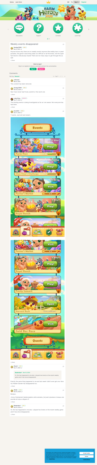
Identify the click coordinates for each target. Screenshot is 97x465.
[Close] (93, 450)
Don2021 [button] (16, 111)
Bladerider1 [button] (18, 372)
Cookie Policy (52, 458)
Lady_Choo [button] (17, 98)
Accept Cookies (86, 453)
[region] (70, 456)
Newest (17, 76)
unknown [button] (16, 80)
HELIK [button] (15, 390)
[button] (11, 48)
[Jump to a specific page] (65, 76)
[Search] (72, 2)
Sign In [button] (33, 69)
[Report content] (63, 44)
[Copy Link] (21, 49)
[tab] (47, 39)
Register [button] (41, 69)
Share (12, 60)
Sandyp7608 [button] (18, 47)
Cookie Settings (86, 459)
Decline (86, 456)
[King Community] (48, 2)
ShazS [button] (16, 366)
